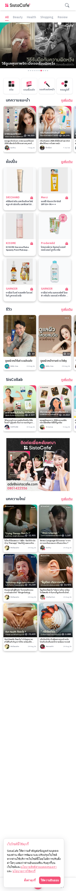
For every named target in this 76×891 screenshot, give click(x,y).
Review (63, 17)
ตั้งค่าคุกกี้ (30, 880)
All (7, 17)
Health (31, 17)
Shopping (46, 17)
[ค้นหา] (67, 5)
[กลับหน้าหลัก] (18, 5)
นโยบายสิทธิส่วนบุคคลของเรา (39, 867)
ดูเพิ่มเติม (67, 100)
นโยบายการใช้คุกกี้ (23, 871)
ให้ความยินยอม (50, 880)
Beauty (18, 17)
